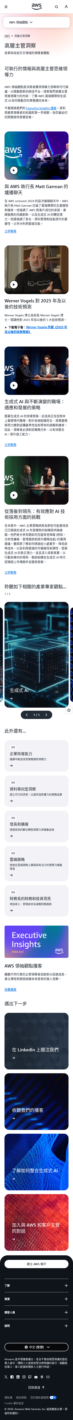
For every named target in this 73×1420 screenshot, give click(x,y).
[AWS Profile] (66, 7)
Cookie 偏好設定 (14, 1403)
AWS (7, 35)
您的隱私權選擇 (39, 1397)
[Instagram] (23, 1377)
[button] (21, 22)
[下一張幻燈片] (48, 715)
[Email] (47, 1377)
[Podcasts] (41, 1377)
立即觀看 (10, 231)
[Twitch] (29, 1377)
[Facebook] (11, 1377)
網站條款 (21, 1397)
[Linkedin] (17, 1377)
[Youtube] (35, 1377)
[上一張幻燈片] (25, 715)
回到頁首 (34, 1387)
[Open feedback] (69, 710)
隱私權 (8, 1397)
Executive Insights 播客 (41, 108)
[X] (5, 1377)
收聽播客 (10, 989)
